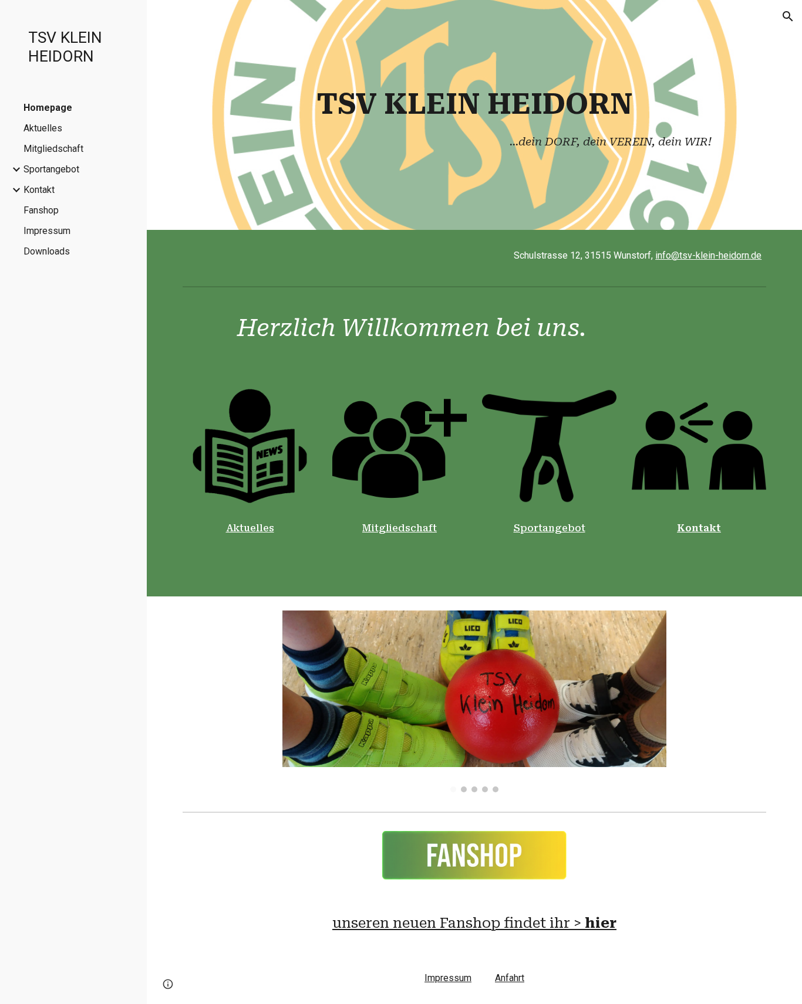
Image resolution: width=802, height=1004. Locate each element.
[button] (788, 16)
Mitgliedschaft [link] (53, 148)
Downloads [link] (46, 251)
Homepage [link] (47, 107)
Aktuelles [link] (42, 128)
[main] (474, 115)
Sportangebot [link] (51, 169)
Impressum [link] (46, 230)
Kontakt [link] (39, 189)
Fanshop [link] (41, 210)
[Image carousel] (474, 701)
